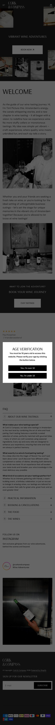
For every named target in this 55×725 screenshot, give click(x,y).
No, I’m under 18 (27, 376)
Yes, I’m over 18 (27, 368)
